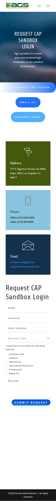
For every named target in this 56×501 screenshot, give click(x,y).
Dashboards (16, 354)
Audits (13, 358)
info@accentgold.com (22, 262)
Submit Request (31, 402)
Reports (14, 373)
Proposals (15, 369)
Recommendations (21, 365)
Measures (15, 361)
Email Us (28, 102)
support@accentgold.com (24, 266)
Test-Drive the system (29, 87)
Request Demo (28, 117)
